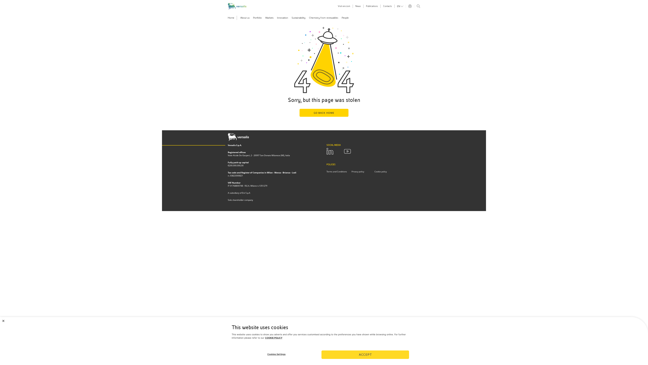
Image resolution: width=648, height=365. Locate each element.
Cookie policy (380, 171)
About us (245, 17)
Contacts (387, 6)
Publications (372, 6)
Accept (365, 354)
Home (231, 17)
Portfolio (257, 17)
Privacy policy (358, 171)
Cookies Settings (276, 354)
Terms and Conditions (337, 171)
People (345, 17)
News (358, 6)
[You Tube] (347, 151)
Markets (269, 17)
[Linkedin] (330, 151)
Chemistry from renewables (323, 17)
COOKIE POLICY (273, 337)
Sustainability (298, 17)
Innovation (282, 17)
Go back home (324, 113)
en (399, 6)
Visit (344, 6)
